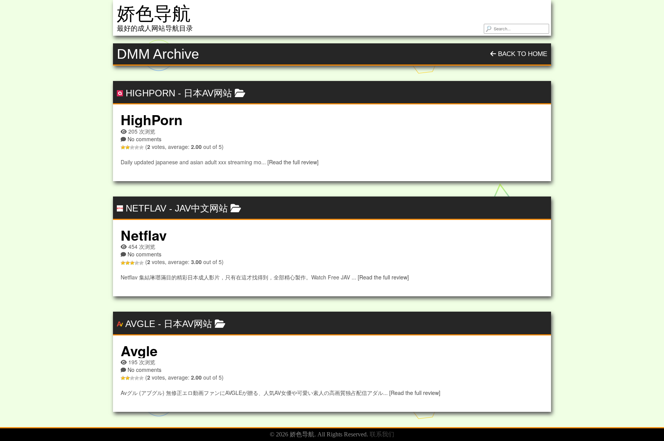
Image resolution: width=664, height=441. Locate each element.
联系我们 (382, 434)
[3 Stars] (132, 147)
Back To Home (521, 54)
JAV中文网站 (201, 208)
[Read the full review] (293, 162)
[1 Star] (123, 147)
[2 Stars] (127, 147)
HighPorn (150, 93)
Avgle (140, 324)
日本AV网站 (208, 93)
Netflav (146, 208)
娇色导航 (154, 13)
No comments (144, 139)
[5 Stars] (141, 147)
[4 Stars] (136, 147)
